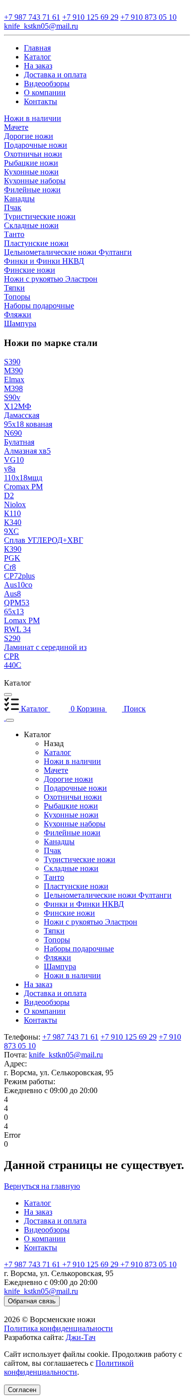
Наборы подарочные (79, 948)
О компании (45, 1011)
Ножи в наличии (72, 761)
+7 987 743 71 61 (70, 1037)
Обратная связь (32, 1301)
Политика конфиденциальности (58, 1328)
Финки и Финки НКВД (84, 904)
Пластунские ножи (76, 886)
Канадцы (59, 841)
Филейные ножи (72, 832)
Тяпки (54, 931)
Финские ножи (69, 913)
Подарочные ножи (75, 788)
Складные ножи (71, 868)
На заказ (38, 984)
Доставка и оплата (55, 993)
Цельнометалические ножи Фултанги (108, 895)
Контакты (40, 1020)
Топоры (57, 939)
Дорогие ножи (68, 779)
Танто (54, 877)
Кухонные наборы (74, 823)
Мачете (56, 770)
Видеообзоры (47, 1002)
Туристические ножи (79, 859)
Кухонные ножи (71, 815)
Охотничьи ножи (73, 797)
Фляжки (57, 957)
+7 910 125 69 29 (128, 1037)
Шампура (60, 966)
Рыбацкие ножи (71, 806)
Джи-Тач (81, 1337)
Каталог (57, 752)
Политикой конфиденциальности (69, 1367)
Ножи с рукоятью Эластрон (90, 922)
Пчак (52, 850)
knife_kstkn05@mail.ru (66, 1054)
